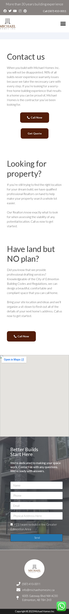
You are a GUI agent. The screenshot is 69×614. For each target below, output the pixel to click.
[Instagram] (20, 10)
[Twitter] (10, 10)
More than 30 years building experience (34, 4)
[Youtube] (14, 10)
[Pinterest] (25, 10)
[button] (63, 24)
